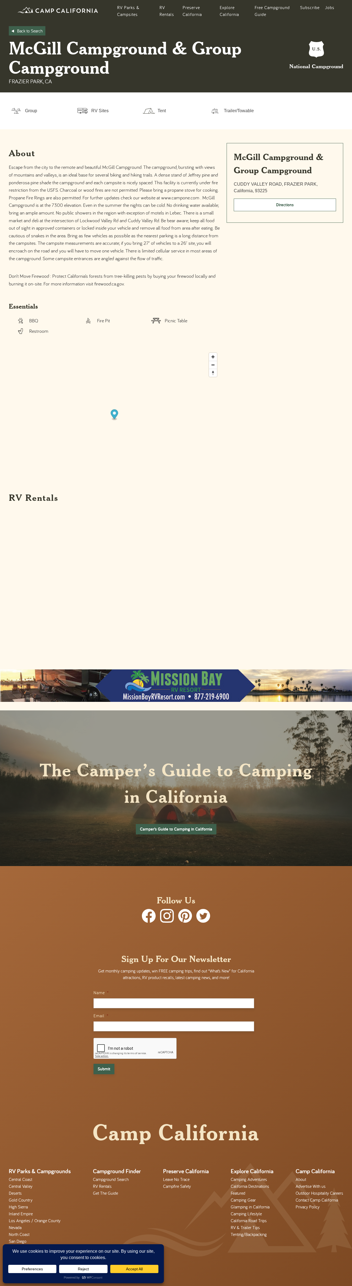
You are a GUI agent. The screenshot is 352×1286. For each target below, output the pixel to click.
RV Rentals (102, 1186)
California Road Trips (249, 1220)
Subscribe (310, 7)
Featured (238, 1193)
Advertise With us (311, 1186)
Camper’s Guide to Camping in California (176, 829)
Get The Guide (105, 1193)
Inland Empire (21, 1213)
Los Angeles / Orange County (35, 1220)
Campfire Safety (177, 1186)
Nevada (15, 1227)
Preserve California (186, 1171)
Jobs (329, 7)
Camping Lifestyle (246, 1213)
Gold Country (20, 1200)
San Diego (17, 1241)
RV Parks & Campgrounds (40, 1171)
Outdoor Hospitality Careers (319, 1193)
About (301, 1179)
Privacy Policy (308, 1207)
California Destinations (250, 1186)
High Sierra (18, 1207)
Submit (104, 1069)
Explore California (252, 1171)
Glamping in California (250, 1207)
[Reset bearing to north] (213, 373)
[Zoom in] (213, 357)
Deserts (15, 1193)
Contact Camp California (317, 1200)
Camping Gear (243, 1200)
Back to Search (30, 31)
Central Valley (20, 1186)
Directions (285, 205)
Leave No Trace (176, 1179)
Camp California (315, 1171)
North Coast (19, 1234)
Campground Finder (117, 1171)
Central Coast (20, 1179)
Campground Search (111, 1179)
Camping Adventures (249, 1179)
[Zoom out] (213, 365)
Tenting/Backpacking (249, 1234)
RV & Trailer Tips (245, 1227)
